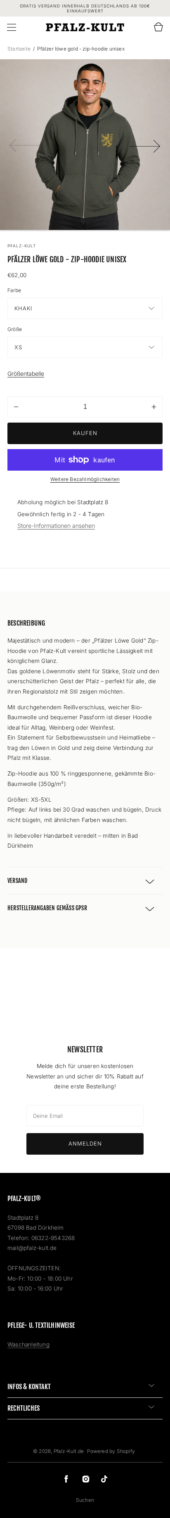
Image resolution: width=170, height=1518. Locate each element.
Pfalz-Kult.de (69, 1451)
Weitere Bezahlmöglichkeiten (85, 479)
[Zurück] (24, 144)
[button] (11, 27)
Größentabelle (25, 373)
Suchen (85, 1500)
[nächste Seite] (145, 144)
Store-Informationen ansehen (56, 525)
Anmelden (85, 1143)
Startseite (19, 49)
